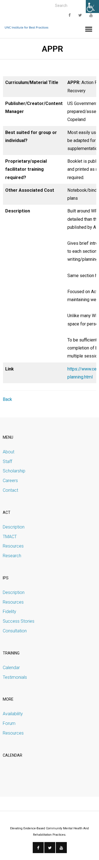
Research (12, 555)
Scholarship (14, 471)
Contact (10, 490)
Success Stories (18, 621)
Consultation (15, 630)
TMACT (10, 536)
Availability (13, 713)
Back (7, 399)
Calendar (11, 667)
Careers (10, 480)
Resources (13, 546)
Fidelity (9, 611)
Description (13, 527)
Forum (9, 723)
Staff (7, 461)
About (8, 451)
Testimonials (15, 677)
